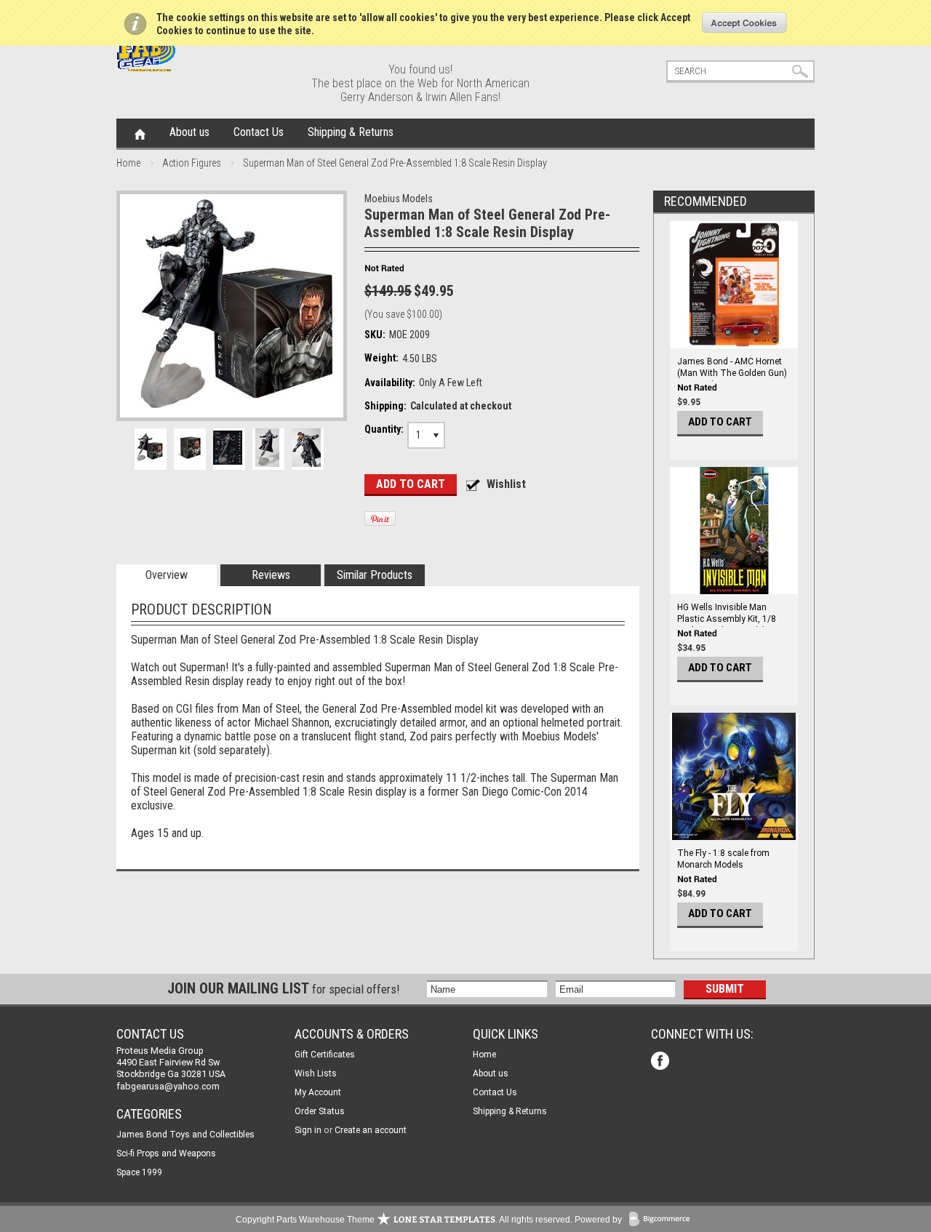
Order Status (320, 1111)
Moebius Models (398, 198)
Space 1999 (139, 1172)
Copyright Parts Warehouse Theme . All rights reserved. (404, 1220)
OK (744, 22)
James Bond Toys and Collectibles (185, 1134)
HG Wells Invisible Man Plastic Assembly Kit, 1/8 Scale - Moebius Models (726, 619)
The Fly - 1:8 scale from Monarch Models (723, 859)
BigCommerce (662, 1220)
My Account (318, 1092)
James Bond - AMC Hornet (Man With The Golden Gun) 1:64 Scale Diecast (732, 373)
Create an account (371, 1130)
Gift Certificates (325, 1054)
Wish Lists (316, 1073)
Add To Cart (720, 421)
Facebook (661, 1062)
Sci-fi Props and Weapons (166, 1153)
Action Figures (191, 163)
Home (140, 133)
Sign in (308, 1130)
